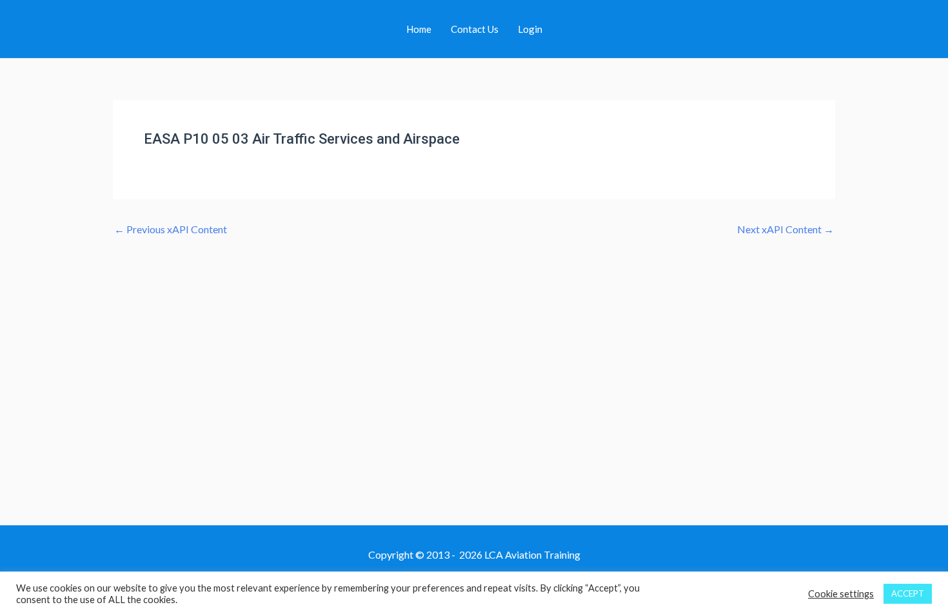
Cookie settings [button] (841, 593)
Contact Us (475, 29)
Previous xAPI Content (170, 229)
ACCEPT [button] (907, 593)
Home (418, 29)
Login (530, 29)
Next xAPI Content (785, 229)
